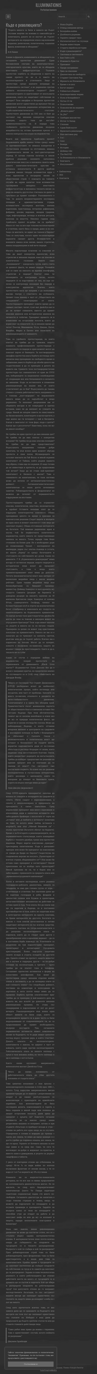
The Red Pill (66, 154)
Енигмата (65, 161)
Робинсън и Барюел (70, 91)
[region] (31, 1358)
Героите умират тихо (70, 37)
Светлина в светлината (71, 54)
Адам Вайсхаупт (68, 127)
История (64, 147)
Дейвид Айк (66, 151)
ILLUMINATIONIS (48, 5)
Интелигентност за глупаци (74, 41)
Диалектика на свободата (72, 74)
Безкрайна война (68, 31)
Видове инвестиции (70, 44)
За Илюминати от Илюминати (75, 157)
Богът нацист (67, 87)
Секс (62, 141)
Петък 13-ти (66, 101)
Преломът (65, 64)
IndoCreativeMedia (48, 1370)
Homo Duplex (66, 24)
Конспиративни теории (71, 94)
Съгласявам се (31, 1364)
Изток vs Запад (67, 121)
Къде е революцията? (71, 51)
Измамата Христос (69, 61)
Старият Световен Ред (71, 77)
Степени (64, 124)
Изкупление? (66, 164)
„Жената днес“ (67, 111)
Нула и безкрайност (70, 97)
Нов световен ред (68, 134)
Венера (63, 144)
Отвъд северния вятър (71, 28)
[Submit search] (88, 16)
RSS (61, 175)
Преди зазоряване (69, 67)
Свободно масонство (70, 117)
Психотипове (66, 104)
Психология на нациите (72, 107)
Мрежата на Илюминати (72, 81)
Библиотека (65, 171)
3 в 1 (62, 137)
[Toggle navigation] (8, 16)
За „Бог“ (64, 114)
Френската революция (71, 131)
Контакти (64, 178)
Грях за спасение (68, 71)
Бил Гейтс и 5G (67, 57)
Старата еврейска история (73, 47)
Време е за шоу (67, 84)
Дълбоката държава (70, 34)
